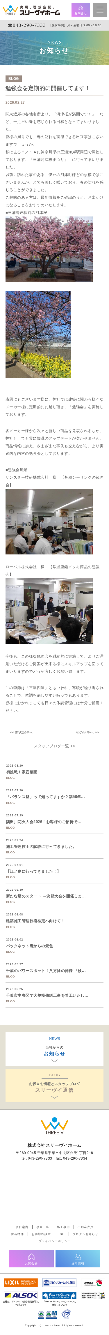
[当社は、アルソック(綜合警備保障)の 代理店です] (20, 1294)
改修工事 (42, 1227)
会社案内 (22, 1227)
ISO (62, 1234)
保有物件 (17, 1234)
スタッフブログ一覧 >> (54, 746)
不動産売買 (86, 1227)
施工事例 (63, 1227)
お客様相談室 (41, 1234)
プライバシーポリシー (55, 1241)
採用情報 (78, 1263)
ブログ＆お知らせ (85, 1234)
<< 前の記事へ (21, 732)
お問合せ (80, 13)
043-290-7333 (40, 1158)
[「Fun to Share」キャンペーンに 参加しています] (59, 1294)
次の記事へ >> (87, 732)
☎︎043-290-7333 (27, 25)
